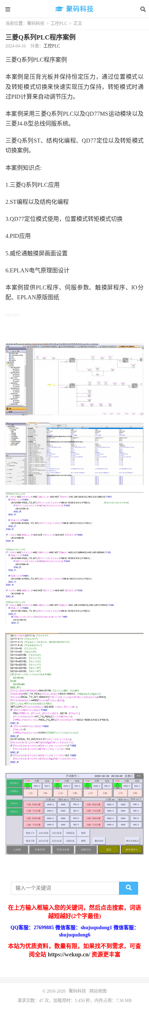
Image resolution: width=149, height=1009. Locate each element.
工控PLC (59, 23)
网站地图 (98, 991)
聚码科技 (79, 9)
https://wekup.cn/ (69, 954)
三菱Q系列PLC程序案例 (40, 37)
